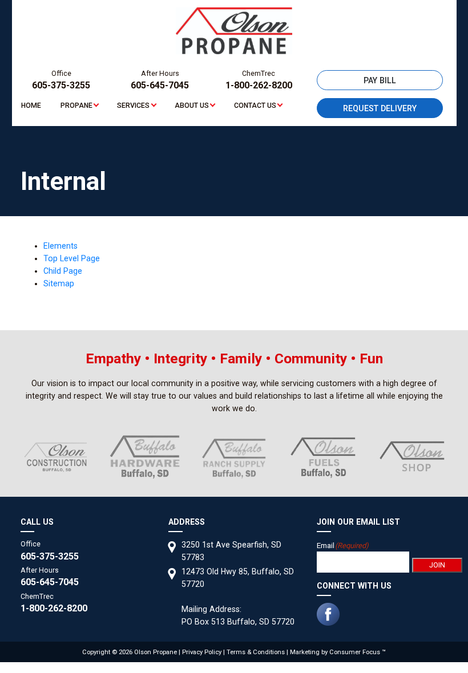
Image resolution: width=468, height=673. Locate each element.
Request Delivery (380, 108)
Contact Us (255, 106)
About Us (192, 106)
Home (31, 106)
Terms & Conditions (256, 652)
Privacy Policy (201, 652)
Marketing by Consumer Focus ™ (338, 652)
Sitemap (58, 283)
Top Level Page (71, 258)
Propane (76, 106)
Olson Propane (155, 652)
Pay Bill (380, 80)
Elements (60, 245)
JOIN (437, 565)
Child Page (62, 270)
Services (133, 106)
